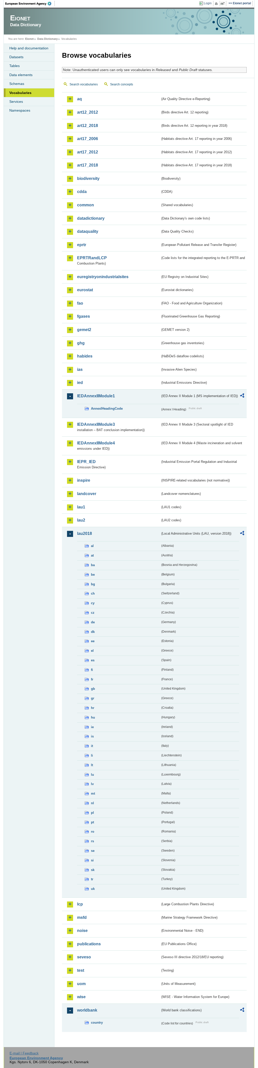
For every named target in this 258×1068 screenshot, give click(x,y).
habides (84, 356)
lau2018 (84, 533)
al (92, 546)
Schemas (16, 84)
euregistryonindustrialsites (102, 277)
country (97, 1022)
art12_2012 (87, 112)
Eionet (29, 38)
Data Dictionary (47, 38)
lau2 (81, 520)
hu (93, 717)
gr (92, 698)
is (92, 736)
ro (92, 831)
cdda (82, 191)
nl (92, 803)
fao (80, 303)
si (92, 860)
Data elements (21, 75)
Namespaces (19, 110)
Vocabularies (20, 93)
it (92, 746)
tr (92, 879)
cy (92, 603)
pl (92, 813)
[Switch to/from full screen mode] (224, 3)
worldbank (87, 1010)
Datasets (16, 57)
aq (79, 99)
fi (92, 670)
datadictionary (91, 218)
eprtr (81, 245)
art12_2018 (87, 125)
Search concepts (121, 84)
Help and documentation (28, 48)
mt (93, 793)
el (92, 651)
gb (93, 689)
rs (92, 841)
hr (92, 708)
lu (92, 774)
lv (92, 784)
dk (93, 632)
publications (89, 944)
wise (81, 997)
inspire (83, 480)
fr (92, 679)
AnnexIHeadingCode (107, 408)
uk (93, 889)
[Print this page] (217, 3)
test (80, 970)
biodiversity (88, 178)
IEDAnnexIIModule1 (96, 396)
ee (92, 641)
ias (80, 369)
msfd (82, 917)
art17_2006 (87, 139)
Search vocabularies (84, 84)
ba (93, 565)
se (92, 851)
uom (81, 984)
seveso (84, 957)
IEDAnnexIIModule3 (96, 424)
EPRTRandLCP (92, 258)
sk (92, 870)
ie (92, 727)
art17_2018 (87, 165)
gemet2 (84, 330)
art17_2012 (87, 152)
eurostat (85, 290)
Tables (14, 66)
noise (82, 930)
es (92, 660)
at (92, 555)
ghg (81, 343)
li (92, 755)
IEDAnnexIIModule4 (96, 443)
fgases (83, 316)
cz (92, 612)
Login (208, 3)
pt (92, 822)
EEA (30, 3)
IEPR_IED (86, 462)
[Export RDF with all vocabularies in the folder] (242, 396)
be (93, 574)
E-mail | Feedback (24, 1053)
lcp (80, 904)
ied (80, 382)
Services (16, 102)
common (85, 205)
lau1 (81, 507)
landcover (86, 494)
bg (93, 584)
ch (93, 593)
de (93, 622)
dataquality (87, 231)
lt (92, 765)
